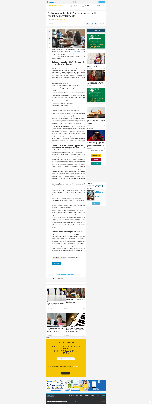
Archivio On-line (96, 30)
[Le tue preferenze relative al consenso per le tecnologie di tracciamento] (150, 402)
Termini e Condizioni (63, 401)
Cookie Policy (56, 401)
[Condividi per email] (100, 24)
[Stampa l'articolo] (103, 24)
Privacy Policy (50, 401)
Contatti (92, 395)
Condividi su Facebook (73, 2)
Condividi (65, 308)
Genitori (96, 159)
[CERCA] (102, 6)
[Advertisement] (96, 173)
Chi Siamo (70, 395)
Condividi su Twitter (75, 2)
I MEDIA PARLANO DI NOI (84, 395)
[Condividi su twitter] (92, 24)
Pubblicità (75, 395)
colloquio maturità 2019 (77, 51)
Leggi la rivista (95, 203)
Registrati (103, 395)
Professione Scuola (96, 155)
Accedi (97, 395)
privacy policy (75, 366)
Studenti (96, 163)
